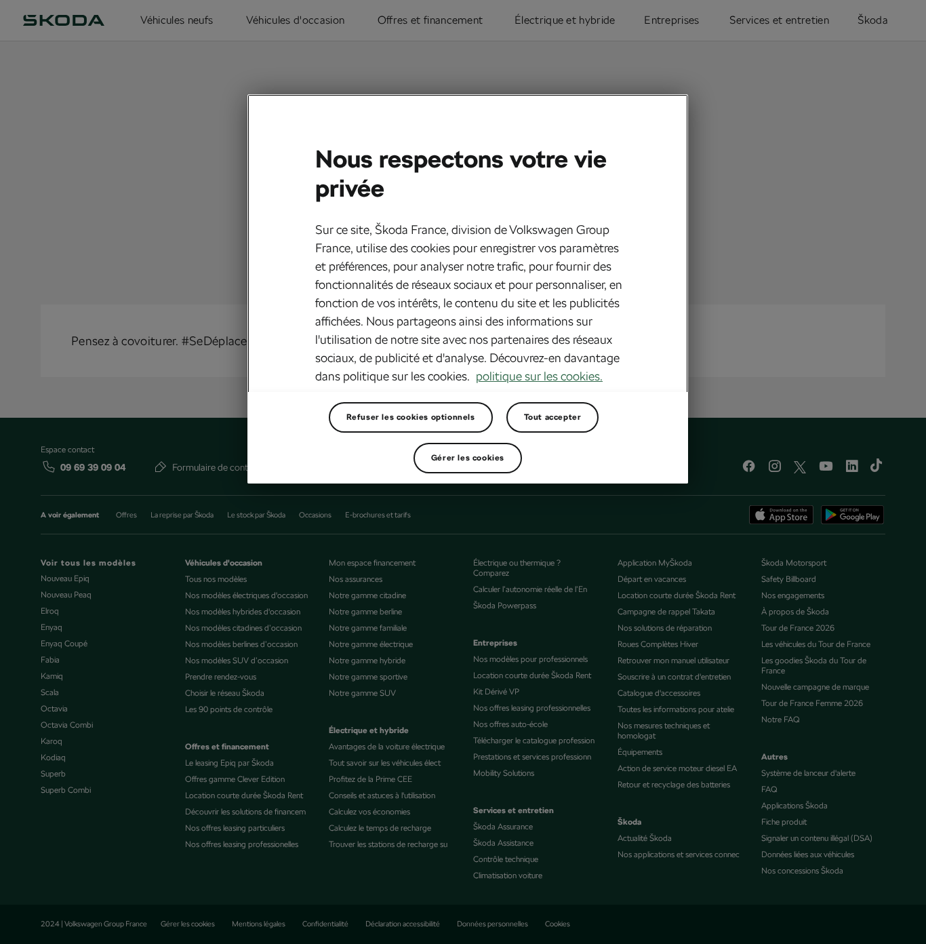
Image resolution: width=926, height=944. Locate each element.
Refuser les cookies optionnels (410, 417)
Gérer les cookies (467, 458)
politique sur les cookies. (539, 376)
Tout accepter (553, 417)
